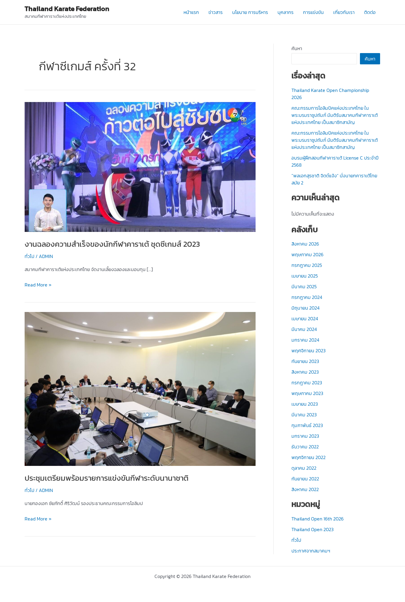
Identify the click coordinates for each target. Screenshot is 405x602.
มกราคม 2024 (305, 339)
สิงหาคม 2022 (305, 489)
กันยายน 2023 (305, 361)
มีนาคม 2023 (304, 414)
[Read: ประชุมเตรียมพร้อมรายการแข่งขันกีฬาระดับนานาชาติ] (140, 388)
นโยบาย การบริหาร (250, 12)
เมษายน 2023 (304, 403)
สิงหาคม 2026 (305, 243)
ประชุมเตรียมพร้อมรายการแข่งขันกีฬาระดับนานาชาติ (107, 478)
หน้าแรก (191, 12)
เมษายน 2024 (304, 318)
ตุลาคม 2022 (303, 468)
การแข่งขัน (313, 12)
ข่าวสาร (215, 12)
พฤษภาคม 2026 (307, 254)
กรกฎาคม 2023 (306, 382)
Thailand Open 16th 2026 (317, 518)
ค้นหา (296, 48)
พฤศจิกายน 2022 (308, 457)
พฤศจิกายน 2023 (308, 350)
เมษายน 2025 (304, 275)
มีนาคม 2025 (304, 286)
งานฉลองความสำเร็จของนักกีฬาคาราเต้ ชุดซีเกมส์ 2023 (112, 244)
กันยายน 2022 (305, 478)
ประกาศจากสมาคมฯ (310, 550)
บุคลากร (286, 12)
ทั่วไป (29, 256)
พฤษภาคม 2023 (307, 393)
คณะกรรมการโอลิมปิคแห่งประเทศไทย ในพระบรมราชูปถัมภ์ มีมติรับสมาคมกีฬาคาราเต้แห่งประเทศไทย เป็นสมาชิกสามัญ (334, 115)
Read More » (38, 285)
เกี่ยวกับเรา (344, 12)
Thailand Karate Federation (67, 9)
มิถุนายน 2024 (305, 307)
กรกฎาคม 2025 (306, 265)
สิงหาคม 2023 (305, 371)
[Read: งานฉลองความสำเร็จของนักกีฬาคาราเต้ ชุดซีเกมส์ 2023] (140, 166)
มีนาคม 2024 (304, 329)
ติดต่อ (370, 12)
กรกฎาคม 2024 (306, 297)
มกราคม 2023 (305, 435)
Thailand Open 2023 (312, 529)
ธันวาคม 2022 (305, 446)
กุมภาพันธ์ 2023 (307, 425)
